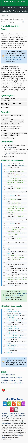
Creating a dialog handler (13, 59)
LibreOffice (5, 7)
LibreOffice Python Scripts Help (11, 380)
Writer (14, 7)
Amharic (16, 11)
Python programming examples (11, 377)
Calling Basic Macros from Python (12, 383)
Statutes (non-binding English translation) (14, 415)
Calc (19, 7)
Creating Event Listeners (13, 57)
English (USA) (6, 11)
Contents (4, 15)
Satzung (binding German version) (12, 417)
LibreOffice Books (14, 399)
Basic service (22, 293)
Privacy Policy (20, 413)
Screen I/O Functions (8, 375)
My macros (9, 147)
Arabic (24, 11)
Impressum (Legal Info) (8, 413)
